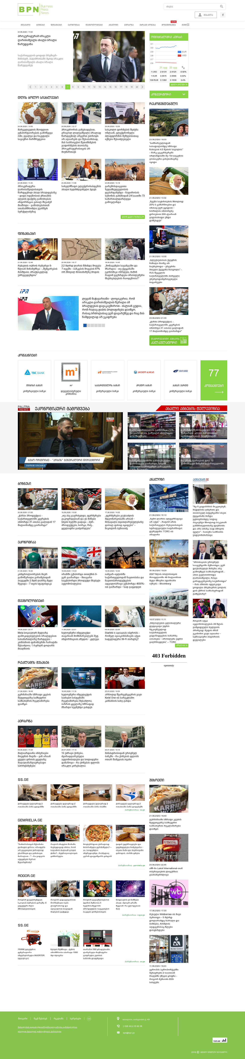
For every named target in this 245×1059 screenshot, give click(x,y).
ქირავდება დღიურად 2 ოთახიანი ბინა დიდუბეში (129, 805)
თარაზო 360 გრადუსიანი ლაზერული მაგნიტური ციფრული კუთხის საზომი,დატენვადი (96, 954)
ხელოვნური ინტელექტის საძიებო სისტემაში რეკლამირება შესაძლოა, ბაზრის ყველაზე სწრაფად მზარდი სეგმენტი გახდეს (78, 701)
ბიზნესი (24, 483)
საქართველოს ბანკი (107, 385)
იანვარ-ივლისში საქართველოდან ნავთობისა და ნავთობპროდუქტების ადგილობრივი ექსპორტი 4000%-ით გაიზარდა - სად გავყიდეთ (125, 580)
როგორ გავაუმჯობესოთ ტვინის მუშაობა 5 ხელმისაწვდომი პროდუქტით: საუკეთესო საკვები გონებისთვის (96, 906)
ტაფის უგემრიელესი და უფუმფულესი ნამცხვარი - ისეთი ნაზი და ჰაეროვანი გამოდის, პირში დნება (130, 848)
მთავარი (22, 1018)
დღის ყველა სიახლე (132, 217)
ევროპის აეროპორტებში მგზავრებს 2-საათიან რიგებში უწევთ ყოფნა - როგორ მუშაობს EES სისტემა (163, 976)
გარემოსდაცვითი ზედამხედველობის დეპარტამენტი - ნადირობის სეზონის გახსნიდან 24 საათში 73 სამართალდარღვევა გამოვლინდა (125, 194)
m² (71, 385)
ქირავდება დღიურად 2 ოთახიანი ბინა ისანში (95, 805)
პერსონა (25, 721)
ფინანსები (27, 233)
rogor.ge (141, 915)
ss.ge (142, 810)
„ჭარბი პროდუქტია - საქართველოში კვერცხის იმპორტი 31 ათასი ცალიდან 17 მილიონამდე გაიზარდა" (166, 326)
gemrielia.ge (139, 865)
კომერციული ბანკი (34, 391)
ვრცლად (180, 645)
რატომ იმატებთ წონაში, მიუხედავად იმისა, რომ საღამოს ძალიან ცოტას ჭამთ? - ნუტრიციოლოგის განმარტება (64, 850)
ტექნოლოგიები (31, 601)
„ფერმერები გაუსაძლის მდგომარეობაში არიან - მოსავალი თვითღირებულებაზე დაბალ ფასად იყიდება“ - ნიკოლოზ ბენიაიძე (124, 522)
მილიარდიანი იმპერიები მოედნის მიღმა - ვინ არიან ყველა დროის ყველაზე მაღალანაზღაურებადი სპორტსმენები (34, 759)
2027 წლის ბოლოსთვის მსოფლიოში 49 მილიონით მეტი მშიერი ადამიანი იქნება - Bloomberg (165, 579)
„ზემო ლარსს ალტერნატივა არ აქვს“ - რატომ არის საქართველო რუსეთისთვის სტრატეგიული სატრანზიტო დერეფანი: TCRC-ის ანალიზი (166, 526)
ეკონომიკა (27, 542)
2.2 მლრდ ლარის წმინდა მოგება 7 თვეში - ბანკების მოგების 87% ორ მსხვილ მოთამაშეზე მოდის (81, 268)
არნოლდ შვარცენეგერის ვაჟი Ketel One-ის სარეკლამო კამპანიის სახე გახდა (123, 697)
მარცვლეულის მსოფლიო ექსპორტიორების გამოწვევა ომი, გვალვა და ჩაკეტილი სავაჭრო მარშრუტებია (35, 134)
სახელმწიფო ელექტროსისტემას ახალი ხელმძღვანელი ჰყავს (81, 188)
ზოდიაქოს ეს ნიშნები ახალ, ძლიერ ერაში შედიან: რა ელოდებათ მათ (128, 904)
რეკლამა (59, 1018)
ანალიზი (156, 479)
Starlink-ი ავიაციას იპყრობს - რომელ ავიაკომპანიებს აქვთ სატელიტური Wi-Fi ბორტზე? (122, 635)
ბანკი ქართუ (180, 385)
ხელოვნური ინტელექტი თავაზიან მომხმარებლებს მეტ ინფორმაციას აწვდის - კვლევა (80, 635)
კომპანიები (27, 355)
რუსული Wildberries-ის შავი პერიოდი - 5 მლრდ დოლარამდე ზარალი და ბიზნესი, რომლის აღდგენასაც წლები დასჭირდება (165, 922)
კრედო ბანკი (144, 385)
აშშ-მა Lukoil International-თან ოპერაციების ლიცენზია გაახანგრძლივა (166, 871)
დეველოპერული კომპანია (71, 392)
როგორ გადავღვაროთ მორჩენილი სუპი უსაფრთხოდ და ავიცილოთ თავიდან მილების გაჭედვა (63, 906)
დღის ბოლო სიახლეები (38, 97)
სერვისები (75, 1018)
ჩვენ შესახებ (40, 1018)
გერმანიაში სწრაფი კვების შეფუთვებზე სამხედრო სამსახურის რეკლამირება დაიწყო (34, 699)
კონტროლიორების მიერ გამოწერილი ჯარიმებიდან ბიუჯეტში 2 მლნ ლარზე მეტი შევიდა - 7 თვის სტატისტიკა (35, 579)
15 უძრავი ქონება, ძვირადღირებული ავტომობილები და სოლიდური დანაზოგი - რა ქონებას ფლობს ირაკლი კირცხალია (81, 759)
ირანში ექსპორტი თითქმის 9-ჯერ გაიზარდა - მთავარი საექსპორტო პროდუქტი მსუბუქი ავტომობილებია (81, 579)
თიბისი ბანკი (34, 385)
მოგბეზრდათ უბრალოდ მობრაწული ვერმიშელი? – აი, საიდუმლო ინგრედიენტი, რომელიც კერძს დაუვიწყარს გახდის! (97, 850)
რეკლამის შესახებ (33, 662)
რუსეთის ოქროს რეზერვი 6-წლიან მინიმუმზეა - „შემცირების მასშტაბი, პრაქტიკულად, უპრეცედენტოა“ (38, 270)
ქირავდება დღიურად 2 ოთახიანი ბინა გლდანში (31, 805)
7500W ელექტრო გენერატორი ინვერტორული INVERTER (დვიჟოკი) (31, 954)
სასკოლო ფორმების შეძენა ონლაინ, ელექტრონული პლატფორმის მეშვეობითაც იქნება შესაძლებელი (121, 134)
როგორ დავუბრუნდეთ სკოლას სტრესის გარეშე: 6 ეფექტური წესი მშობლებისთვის (32, 904)
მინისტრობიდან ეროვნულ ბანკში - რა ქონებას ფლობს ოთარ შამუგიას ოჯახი (122, 756)
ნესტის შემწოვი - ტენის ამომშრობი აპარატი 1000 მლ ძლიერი (64, 952)
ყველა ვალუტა (178, 84)
